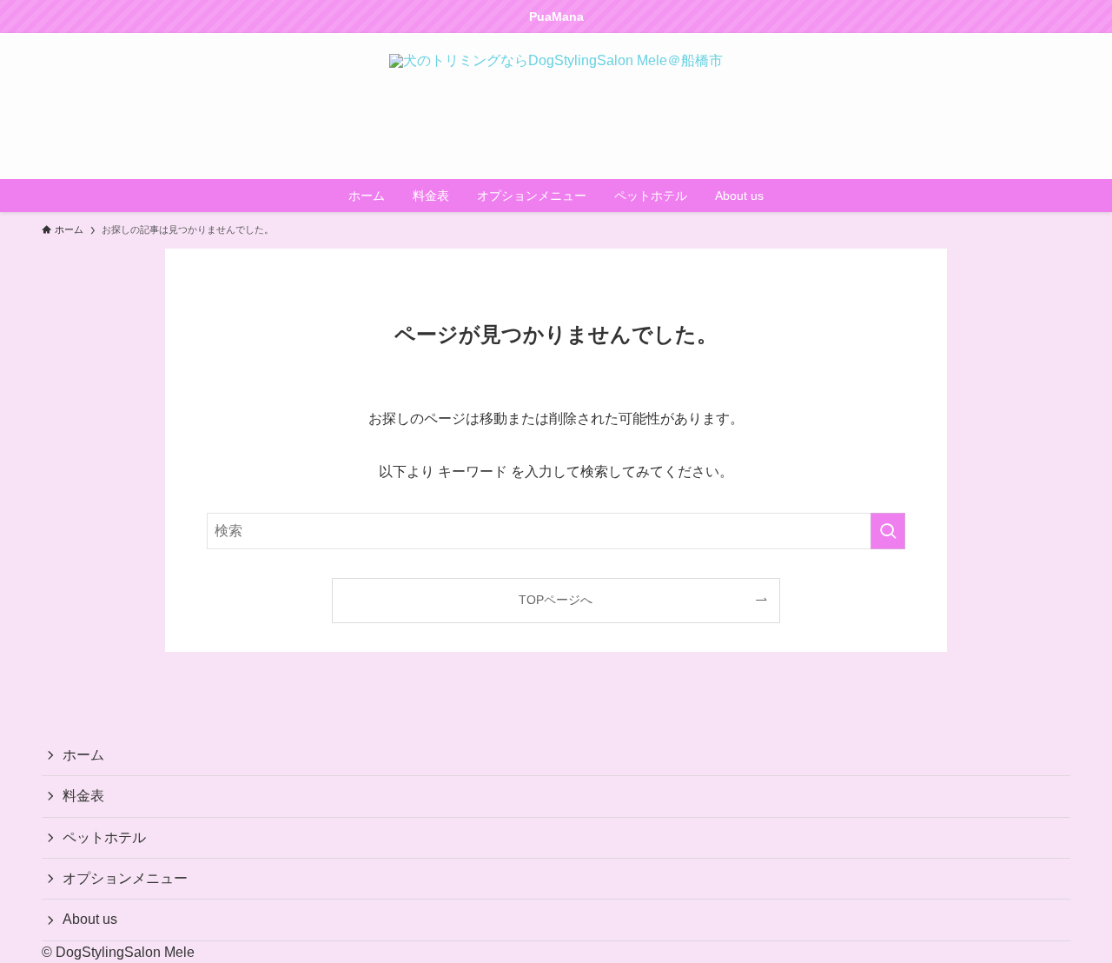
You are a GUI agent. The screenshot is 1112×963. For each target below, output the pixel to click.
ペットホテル (104, 837)
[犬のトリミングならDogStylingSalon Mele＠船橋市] (556, 106)
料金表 (83, 795)
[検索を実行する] (887, 531)
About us (90, 919)
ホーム (83, 754)
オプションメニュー (125, 878)
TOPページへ (555, 600)
